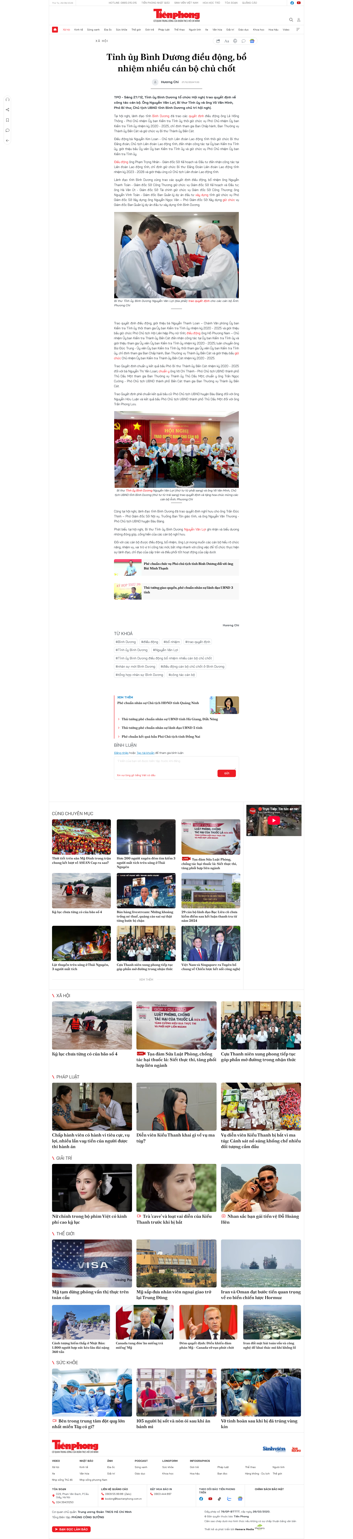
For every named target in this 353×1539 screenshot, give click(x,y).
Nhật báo (86, 1461)
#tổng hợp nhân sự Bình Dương (139, 675)
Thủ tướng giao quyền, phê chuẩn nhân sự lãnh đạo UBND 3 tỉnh (188, 589)
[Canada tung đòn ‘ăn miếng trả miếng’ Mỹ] (145, 1322)
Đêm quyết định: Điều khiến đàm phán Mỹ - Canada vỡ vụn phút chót (206, 1345)
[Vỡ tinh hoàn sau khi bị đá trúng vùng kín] (261, 1393)
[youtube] (299, 3)
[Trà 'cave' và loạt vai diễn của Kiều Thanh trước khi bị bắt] (176, 1188)
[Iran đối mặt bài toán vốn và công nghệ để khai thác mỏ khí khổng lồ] (272, 1322)
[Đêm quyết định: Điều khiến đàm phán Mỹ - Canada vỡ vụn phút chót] (208, 1322)
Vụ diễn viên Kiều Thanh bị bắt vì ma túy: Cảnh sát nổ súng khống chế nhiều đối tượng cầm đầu (261, 1140)
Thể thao (179, 29)
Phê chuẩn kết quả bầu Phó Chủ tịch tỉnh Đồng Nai (161, 736)
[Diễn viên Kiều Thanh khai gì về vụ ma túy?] (176, 1107)
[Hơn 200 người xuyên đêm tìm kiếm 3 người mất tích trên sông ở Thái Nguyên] (146, 837)
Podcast (141, 1461)
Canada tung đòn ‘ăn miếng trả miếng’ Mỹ (139, 1345)
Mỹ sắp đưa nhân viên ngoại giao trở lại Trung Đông (173, 1294)
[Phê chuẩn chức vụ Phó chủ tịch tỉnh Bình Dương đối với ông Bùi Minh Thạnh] (128, 567)
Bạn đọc (222, 1473)
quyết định (196, 116)
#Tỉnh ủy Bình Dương (131, 650)
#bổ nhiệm (172, 642)
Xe (206, 29)
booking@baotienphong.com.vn (123, 1498)
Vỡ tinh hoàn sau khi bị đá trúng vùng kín (259, 1423)
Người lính (195, 29)
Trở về (7, 140)
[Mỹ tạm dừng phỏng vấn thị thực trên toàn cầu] (92, 1263)
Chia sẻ (7, 109)
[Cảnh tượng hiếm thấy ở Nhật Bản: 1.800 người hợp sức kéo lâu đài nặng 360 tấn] (81, 1322)
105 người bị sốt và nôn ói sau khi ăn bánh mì (173, 1423)
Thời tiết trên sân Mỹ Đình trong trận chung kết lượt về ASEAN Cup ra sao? (81, 860)
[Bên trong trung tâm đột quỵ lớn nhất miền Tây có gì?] (92, 1393)
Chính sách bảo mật (269, 1489)
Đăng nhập (121, 753)
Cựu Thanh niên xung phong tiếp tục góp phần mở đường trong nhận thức (145, 967)
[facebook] (292, 3)
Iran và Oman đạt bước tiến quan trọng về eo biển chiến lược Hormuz (261, 1294)
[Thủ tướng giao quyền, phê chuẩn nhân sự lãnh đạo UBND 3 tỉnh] (128, 591)
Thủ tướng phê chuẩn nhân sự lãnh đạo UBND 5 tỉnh (162, 728)
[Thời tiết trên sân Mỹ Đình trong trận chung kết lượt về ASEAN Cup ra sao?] (81, 837)
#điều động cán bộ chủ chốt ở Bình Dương (192, 666)
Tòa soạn (231, 2)
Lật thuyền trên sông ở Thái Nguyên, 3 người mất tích (80, 967)
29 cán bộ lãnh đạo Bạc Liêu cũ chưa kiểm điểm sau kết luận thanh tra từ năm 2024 (209, 916)
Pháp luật (164, 29)
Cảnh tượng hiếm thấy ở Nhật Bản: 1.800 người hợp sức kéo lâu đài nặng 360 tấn (80, 1347)
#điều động (149, 642)
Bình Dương (160, 116)
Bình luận (7, 130)
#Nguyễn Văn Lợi (165, 650)
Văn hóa (217, 29)
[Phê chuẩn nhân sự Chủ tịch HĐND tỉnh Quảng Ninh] (224, 705)
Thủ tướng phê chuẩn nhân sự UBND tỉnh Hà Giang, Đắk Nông (170, 719)
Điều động (121, 162)
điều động (193, 333)
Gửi (226, 773)
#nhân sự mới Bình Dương (135, 666)
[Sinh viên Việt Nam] (274, 1450)
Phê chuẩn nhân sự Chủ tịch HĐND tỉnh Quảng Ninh (158, 703)
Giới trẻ (149, 29)
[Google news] (242, 1499)
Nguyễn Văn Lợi (195, 529)
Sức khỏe (121, 29)
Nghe (7, 99)
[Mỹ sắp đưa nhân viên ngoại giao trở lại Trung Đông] (176, 1263)
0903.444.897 (162, 1494)
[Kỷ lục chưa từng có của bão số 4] (81, 890)
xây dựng (201, 195)
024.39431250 (65, 1502)
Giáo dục (243, 29)
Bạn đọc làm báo (73, 1529)
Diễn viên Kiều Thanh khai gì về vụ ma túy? (175, 1137)
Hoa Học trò (211, 2)
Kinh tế (78, 29)
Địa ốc (108, 29)
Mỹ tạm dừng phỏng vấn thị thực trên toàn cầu (90, 1294)
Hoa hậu (273, 29)
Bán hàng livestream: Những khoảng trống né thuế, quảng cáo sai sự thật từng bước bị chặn (145, 916)
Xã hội (66, 29)
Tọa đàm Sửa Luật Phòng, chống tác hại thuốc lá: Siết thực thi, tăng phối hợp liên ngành (209, 863)
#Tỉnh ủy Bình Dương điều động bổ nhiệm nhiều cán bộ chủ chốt (164, 658)
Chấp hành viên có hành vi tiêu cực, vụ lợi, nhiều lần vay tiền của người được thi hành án (91, 1140)
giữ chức (229, 200)
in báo (235, 41)
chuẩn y (164, 371)
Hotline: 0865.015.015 (123, 2)
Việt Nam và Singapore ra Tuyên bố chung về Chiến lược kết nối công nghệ (210, 967)
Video (286, 29)
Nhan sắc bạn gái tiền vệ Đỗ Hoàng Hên (260, 1219)
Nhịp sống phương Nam (93, 1479)
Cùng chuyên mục (72, 813)
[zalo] (231, 1499)
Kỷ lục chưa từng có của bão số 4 (77, 912)
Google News (252, 41)
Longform (170, 1461)
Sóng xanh (93, 29)
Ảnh (110, 1461)
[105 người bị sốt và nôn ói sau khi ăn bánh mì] (176, 1393)
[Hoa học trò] (296, 1450)
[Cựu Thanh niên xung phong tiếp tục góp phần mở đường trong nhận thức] (146, 943)
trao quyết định (199, 301)
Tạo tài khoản (145, 753)
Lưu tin (7, 120)
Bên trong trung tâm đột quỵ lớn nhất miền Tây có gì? (88, 1423)
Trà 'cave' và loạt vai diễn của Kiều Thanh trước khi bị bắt (174, 1219)
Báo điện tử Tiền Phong (177, 15)
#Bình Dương (126, 642)
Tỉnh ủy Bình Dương (139, 490)
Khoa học (258, 29)
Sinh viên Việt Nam (186, 2)
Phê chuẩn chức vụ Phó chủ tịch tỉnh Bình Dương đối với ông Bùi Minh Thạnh (188, 566)
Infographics (200, 1461)
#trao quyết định (197, 642)
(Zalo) (127, 1494)
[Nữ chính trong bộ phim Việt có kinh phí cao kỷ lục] (92, 1188)
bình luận (243, 41)
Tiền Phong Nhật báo (155, 2)
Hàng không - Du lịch (257, 1473)
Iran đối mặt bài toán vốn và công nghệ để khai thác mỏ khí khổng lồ (269, 1345)
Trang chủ (55, 30)
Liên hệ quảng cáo (114, 1489)
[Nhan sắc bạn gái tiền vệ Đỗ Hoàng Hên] (261, 1188)
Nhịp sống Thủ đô (62, 1479)
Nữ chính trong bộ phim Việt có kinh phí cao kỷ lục (89, 1219)
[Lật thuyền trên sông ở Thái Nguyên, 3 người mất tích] (81, 943)
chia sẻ (218, 41)
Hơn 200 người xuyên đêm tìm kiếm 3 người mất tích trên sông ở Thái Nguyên (146, 862)
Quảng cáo (249, 2)
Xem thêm (298, 30)
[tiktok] (221, 1499)
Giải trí (230, 29)
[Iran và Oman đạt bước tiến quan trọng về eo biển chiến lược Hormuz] (261, 1263)
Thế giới (136, 29)
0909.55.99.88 (114, 1494)
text (226, 41)
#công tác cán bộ (182, 675)
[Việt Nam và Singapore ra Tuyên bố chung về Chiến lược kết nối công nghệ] (210, 943)
